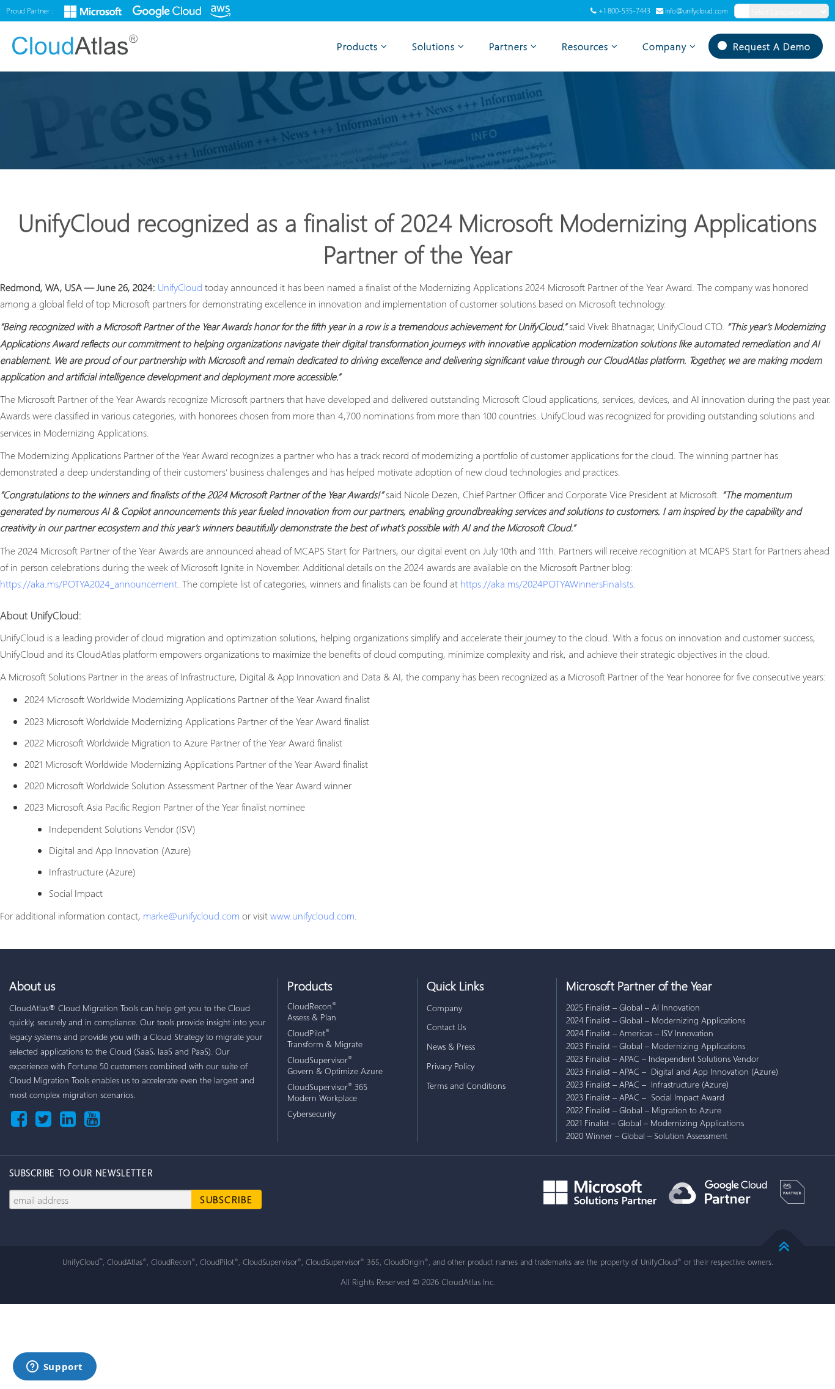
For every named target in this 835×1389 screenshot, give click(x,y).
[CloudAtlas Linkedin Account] (70, 1117)
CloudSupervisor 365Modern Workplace (327, 1092)
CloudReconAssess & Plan (311, 1011)
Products (357, 46)
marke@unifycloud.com (191, 915)
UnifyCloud (180, 287)
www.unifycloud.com (312, 915)
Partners (508, 46)
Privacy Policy (450, 1066)
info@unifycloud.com (696, 10)
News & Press (451, 1046)
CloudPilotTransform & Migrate (324, 1038)
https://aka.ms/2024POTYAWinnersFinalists (546, 583)
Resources (585, 46)
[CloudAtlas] (82, 45)
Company (664, 46)
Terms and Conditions (466, 1085)
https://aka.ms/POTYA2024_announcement (88, 583)
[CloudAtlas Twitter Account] (45, 1117)
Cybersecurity (311, 1113)
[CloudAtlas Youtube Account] (92, 1117)
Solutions (433, 46)
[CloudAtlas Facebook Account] (21, 1117)
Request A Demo (772, 46)
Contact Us (446, 1027)
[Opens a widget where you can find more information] (54, 1367)
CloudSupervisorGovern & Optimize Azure (335, 1065)
